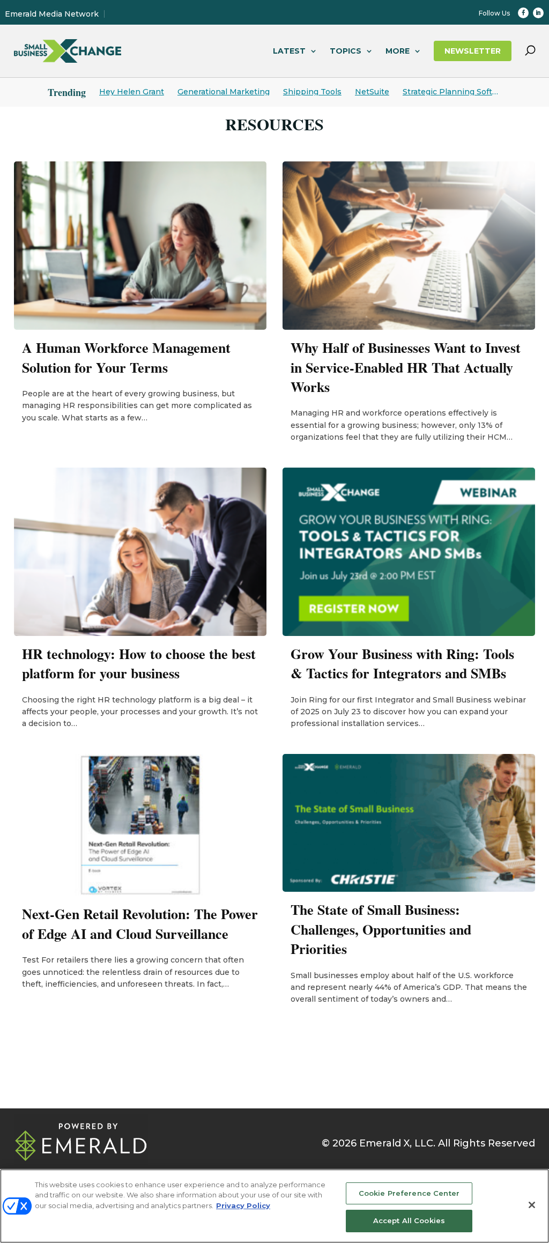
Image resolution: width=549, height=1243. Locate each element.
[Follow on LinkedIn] (538, 13)
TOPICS (345, 51)
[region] (274, 1206)
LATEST (289, 51)
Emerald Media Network (52, 14)
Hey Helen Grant (131, 91)
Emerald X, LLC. (397, 1143)
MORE (397, 51)
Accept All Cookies (409, 1220)
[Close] (532, 1205)
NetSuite (372, 91)
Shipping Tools (312, 91)
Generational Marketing (223, 91)
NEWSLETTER (472, 51)
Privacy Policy (243, 1205)
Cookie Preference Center (409, 1193)
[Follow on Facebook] (523, 13)
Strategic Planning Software (452, 91)
